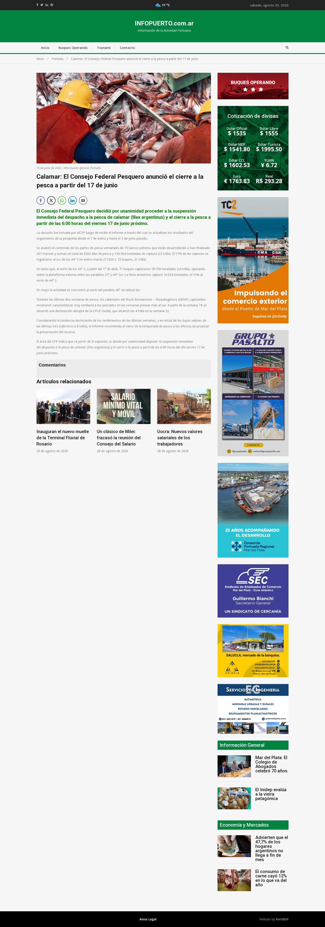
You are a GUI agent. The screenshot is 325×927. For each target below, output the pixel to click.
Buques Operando (73, 47)
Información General (242, 745)
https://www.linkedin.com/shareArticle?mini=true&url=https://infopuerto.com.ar (47, 4)
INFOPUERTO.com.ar (164, 23)
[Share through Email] (83, 200)
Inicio (45, 47)
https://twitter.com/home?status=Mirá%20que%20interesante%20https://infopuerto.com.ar (41, 4)
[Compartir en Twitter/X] (51, 200)
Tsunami (104, 47)
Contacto (127, 47)
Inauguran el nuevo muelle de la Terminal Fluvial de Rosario (62, 438)
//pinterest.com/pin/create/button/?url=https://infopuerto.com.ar (51, 4)
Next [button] (206, 426)
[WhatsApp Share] (62, 200)
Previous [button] (41, 426)
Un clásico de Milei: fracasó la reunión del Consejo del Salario (119, 438)
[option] (63, 421)
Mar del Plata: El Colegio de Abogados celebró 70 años (271, 764)
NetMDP (282, 919)
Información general (76, 168)
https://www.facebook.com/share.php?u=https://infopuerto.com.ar (37, 4)
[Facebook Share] (40, 200)
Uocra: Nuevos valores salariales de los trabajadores (180, 438)
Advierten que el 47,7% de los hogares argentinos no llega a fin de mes (271, 848)
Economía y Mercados (244, 825)
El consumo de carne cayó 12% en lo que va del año (271, 878)
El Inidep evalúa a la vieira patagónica (271, 794)
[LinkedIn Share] (72, 200)
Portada (95, 168)
